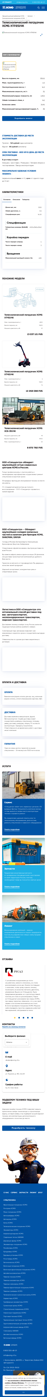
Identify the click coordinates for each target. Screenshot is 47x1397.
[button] (38, 7)
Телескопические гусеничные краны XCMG (19, 1295)
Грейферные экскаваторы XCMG (15, 1302)
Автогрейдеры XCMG (11, 1215)
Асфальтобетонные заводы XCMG (16, 1327)
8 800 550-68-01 (38, 2)
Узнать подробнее (12, 829)
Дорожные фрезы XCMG (12, 1241)
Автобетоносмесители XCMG (14, 1273)
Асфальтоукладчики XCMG (13, 1233)
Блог (40, 1193)
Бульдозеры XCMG (10, 1251)
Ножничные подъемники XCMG (14, 1313)
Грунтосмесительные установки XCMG (17, 1323)
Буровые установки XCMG (13, 1255)
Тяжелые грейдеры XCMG (12, 1291)
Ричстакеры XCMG (10, 1259)
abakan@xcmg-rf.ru (12, 1060)
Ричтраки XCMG (9, 1208)
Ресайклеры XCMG (10, 1248)
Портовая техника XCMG (12, 1316)
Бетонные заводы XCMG (12, 1338)
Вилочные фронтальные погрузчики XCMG (19, 1269)
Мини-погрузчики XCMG (12, 1212)
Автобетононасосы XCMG (13, 1334)
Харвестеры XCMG (10, 1298)
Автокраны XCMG (10, 1219)
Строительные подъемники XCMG (16, 1309)
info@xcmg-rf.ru (22, 2)
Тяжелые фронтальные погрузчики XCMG (18, 1287)
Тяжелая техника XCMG (12, 1277)
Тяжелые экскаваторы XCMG (14, 1280)
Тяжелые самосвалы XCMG (13, 1284)
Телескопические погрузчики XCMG (16, 1226)
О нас (6, 1193)
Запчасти (23, 1193)
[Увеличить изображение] (41, 35)
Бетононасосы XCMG (11, 1262)
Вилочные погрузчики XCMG (14, 1266)
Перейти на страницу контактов (13, 1027)
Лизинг (33, 1193)
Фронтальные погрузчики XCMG (15, 1205)
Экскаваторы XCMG (10, 1230)
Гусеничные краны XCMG (12, 1305)
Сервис (14, 1193)
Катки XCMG (8, 1223)
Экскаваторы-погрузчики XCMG (15, 1244)
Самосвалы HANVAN (10, 1331)
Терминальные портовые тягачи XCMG (17, 1320)
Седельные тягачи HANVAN (13, 1237)
